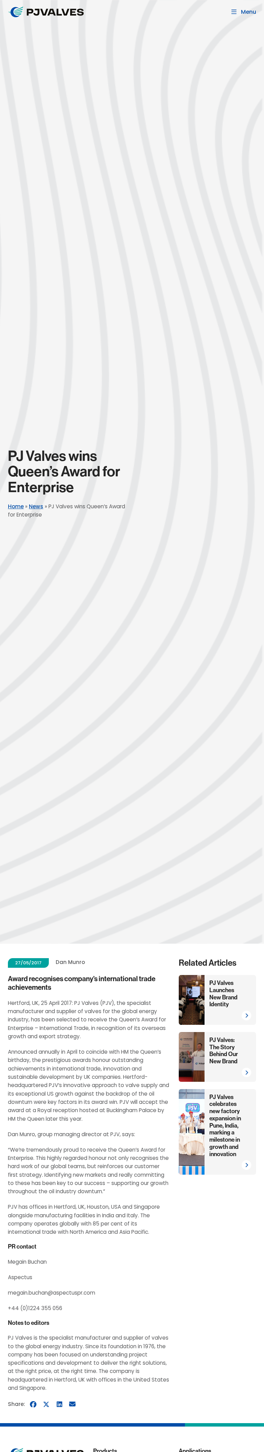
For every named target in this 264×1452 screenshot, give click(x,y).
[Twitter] (46, 1404)
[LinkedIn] (59, 1404)
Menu (248, 12)
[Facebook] (33, 1404)
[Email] (72, 1404)
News (36, 506)
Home (16, 506)
